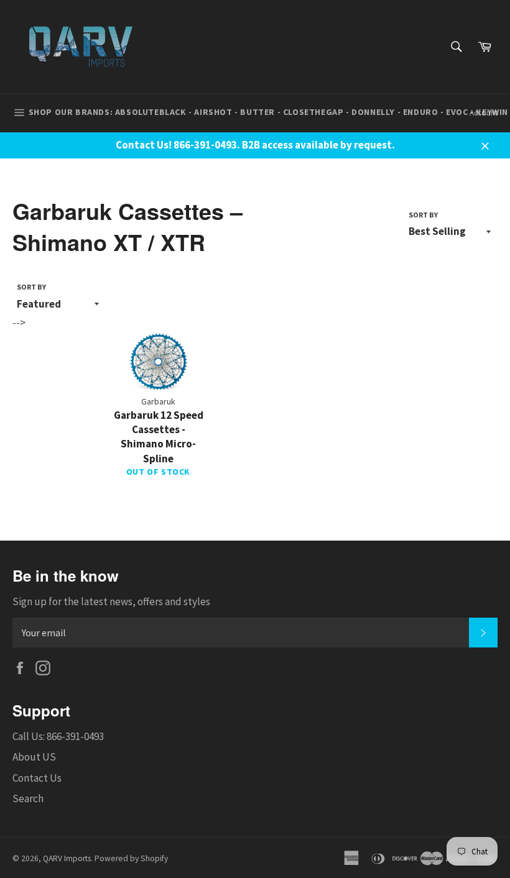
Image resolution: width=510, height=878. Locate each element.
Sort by (423, 214)
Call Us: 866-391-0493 (58, 736)
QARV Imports (67, 858)
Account (484, 112)
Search (28, 798)
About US (34, 757)
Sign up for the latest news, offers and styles (111, 601)
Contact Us (37, 778)
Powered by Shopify (131, 858)
